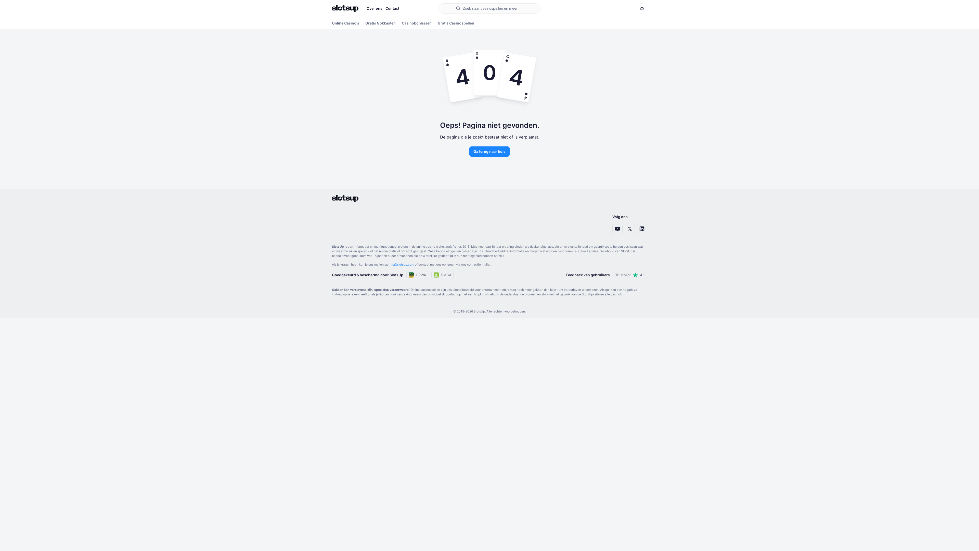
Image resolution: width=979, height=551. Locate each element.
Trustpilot (630, 275)
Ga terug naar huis (489, 151)
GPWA (421, 275)
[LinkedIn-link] (642, 229)
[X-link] (630, 229)
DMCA (446, 275)
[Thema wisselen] (642, 8)
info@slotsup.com (401, 264)
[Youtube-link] (617, 229)
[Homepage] (345, 8)
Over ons (374, 8)
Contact (392, 8)
